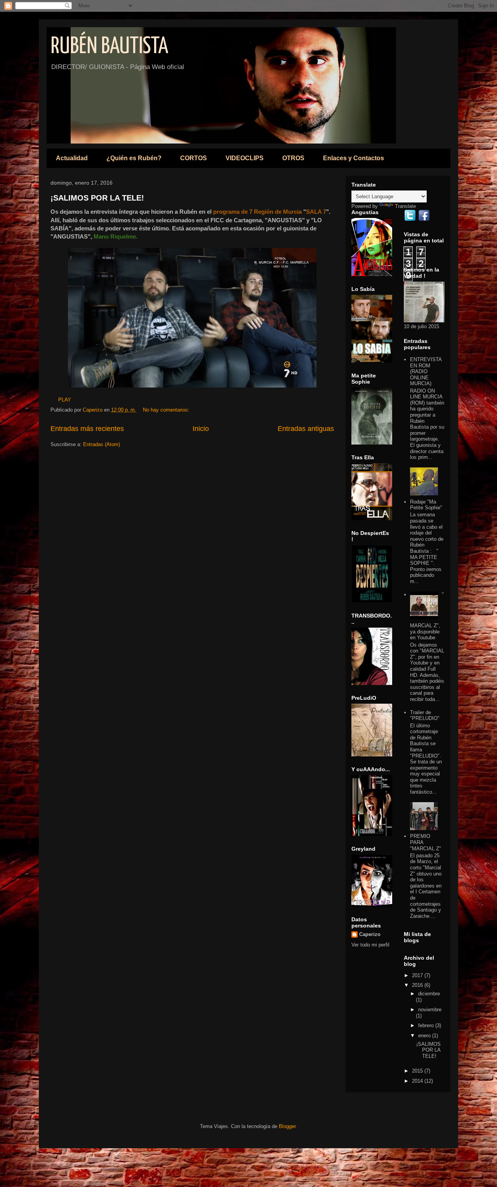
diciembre (429, 994)
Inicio (201, 429)
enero (425, 1035)
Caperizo (370, 934)
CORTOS (193, 158)
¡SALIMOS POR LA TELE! (97, 198)
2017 (418, 975)
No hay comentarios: (167, 410)
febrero (426, 1025)
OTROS (293, 158)
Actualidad (72, 158)
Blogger (287, 1126)
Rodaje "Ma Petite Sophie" (426, 505)
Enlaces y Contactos (353, 158)
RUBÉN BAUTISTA (109, 47)
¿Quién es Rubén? (134, 158)
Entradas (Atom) (101, 444)
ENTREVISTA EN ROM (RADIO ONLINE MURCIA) (425, 371)
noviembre (429, 1009)
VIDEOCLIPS (245, 158)
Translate (405, 206)
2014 (418, 1081)
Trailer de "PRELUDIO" (425, 715)
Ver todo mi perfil (370, 945)
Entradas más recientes (87, 429)
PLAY (60, 400)
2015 (418, 1071)
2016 (418, 985)
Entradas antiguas (306, 429)
